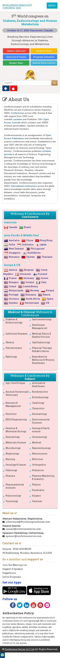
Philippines (37, 248)
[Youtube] (33, 605)
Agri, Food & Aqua (15, 382)
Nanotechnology (41, 448)
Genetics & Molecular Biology (16, 430)
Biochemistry (40, 391)
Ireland (29, 282)
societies (17, 119)
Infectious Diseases (16, 333)
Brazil (27, 227)
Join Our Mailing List (14, 564)
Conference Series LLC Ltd (19, 649)
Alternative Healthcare (38, 384)
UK (47, 302)
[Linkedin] (26, 605)
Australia (14, 240)
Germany (29, 278)
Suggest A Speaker (12, 568)
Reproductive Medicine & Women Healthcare (43, 359)
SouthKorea (33, 252)
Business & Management (13, 404)
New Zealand (16, 248)
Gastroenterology (42, 319)
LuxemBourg (30, 286)
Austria (13, 269)
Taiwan (30, 256)
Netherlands (16, 290)
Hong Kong (46, 240)
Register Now (43, 50)
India (12, 244)
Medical (36, 442)
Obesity (10, 342)
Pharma (10, 475)
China (29, 240)
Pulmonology (13, 495)
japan (43, 244)
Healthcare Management (39, 326)
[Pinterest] (40, 605)
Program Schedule (43, 56)
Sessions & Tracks (16, 56)
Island (12, 286)
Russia (46, 294)
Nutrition (37, 459)
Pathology (11, 470)
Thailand (47, 256)
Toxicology (12, 501)
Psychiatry (38, 490)
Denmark (25, 273)
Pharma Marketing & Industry (43, 477)
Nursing (10, 459)
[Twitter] (20, 605)
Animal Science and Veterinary (17, 393)
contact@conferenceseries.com (23, 528)
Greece (44, 278)
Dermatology (39, 413)
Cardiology (38, 402)
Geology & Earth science (41, 430)
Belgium (29, 269)
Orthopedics (39, 464)
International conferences (24, 186)
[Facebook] (13, 605)
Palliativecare (14, 347)
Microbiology (13, 448)
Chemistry (38, 408)
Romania (14, 256)
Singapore (14, 252)
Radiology (11, 356)
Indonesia (27, 244)
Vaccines (37, 501)
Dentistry (11, 413)
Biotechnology (40, 397)
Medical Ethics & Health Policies (41, 335)
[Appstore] (13, 88)
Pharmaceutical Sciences (15, 486)
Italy (43, 282)
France (13, 278)
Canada (13, 227)
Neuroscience (39, 453)
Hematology (13, 436)
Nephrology (12, 453)
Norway (34, 290)
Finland (42, 273)
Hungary (14, 282)
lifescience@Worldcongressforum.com (28, 521)
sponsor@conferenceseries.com (24, 536)
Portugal (14, 294)
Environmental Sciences (41, 421)
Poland (50, 290)
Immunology (39, 436)
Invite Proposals (11, 576)
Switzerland (32, 302)
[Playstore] (6, 88)
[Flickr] (47, 605)
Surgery (36, 495)
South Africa (33, 298)
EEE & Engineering (16, 419)
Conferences (17, 113)
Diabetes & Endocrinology (14, 321)
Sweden (13, 302)
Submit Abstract (16, 50)
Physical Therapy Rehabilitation (42, 349)
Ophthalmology (41, 342)
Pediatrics (38, 470)
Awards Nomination (44, 62)
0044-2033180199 (22, 548)
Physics (36, 484)
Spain (50, 298)
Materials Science (16, 442)
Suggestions (9, 572)
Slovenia (14, 298)
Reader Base (16, 62)
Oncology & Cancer (16, 464)
